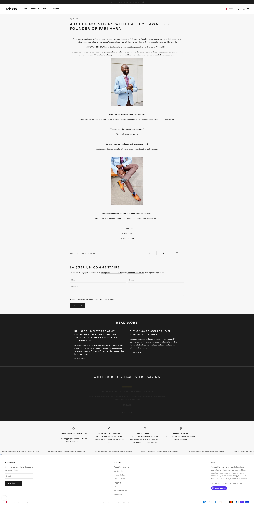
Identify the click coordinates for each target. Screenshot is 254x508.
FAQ (115, 487)
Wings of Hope (162, 47)
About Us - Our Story (122, 467)
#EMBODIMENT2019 (95, 47)
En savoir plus (79, 359)
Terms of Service (120, 490)
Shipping (117, 483)
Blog (45, 9)
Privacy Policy (119, 475)
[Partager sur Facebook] (136, 253)
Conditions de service (135, 272)
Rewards (55, 9)
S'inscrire (13, 483)
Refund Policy (119, 479)
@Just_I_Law (127, 233)
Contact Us (118, 471)
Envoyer (77, 305)
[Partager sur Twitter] (149, 253)
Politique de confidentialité (111, 272)
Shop (25, 9)
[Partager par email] (177, 253)
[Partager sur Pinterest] (163, 253)
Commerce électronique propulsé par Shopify (125, 502)
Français (27, 502)
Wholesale (118, 494)
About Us (35, 9)
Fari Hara (133, 39)
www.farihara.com (127, 238)
